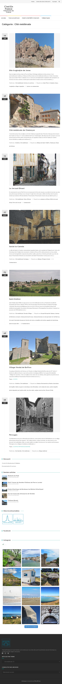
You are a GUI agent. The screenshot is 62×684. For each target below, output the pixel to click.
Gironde (25, 313)
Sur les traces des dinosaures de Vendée (21, 493)
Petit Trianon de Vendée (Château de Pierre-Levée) (25, 482)
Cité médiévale (19, 83)
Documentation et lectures (9, 466)
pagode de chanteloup (52, 320)
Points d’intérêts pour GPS (30, 18)
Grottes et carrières (28, 83)
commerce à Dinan (45, 199)
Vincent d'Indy (49, 390)
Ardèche (17, 142)
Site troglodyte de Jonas (20, 70)
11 (23, 446)
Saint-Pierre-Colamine (49, 83)
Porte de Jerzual (17, 202)
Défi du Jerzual (54, 199)
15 (29, 446)
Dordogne (26, 259)
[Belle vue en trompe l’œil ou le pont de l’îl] (31, 596)
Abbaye (40, 259)
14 (28, 446)
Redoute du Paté (13, 475)
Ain (16, 451)
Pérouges (13, 435)
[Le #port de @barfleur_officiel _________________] (31, 558)
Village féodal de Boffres (20, 367)
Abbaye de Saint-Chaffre (43, 142)
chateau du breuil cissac (27, 316)
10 (21, 446)
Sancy (56, 83)
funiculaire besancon (19, 320)
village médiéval (43, 451)
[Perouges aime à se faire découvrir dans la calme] (50, 615)
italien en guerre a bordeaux (22, 386)
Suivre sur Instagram (32, 626)
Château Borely (13, 500)
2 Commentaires (25, 323)
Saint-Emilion (15, 299)
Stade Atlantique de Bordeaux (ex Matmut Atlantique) (25, 489)
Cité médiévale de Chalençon (22, 130)
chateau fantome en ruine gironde (42, 316)
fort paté (11, 320)
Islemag (24, 681)
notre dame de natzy (44, 386)
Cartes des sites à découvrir (43, 1)
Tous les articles (14, 18)
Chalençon (52, 142)
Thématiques (46, 18)
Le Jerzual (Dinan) (17, 188)
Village (30, 313)
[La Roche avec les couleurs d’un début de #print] (12, 577)
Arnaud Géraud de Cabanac (48, 313)
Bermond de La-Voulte (47, 383)
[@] (6, 545)
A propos (54, 1)
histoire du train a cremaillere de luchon (36, 320)
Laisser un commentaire (33, 86)
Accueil (3, 18)
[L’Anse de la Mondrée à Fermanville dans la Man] (50, 596)
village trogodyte (19, 86)
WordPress (37, 681)
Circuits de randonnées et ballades (11, 463)
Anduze (39, 383)
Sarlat (48, 259)
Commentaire (27, 202)
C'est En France (8, 7)
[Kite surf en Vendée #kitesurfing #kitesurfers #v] (12, 596)
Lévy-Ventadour (34, 386)
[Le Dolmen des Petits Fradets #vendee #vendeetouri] (50, 577)
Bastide (19, 451)
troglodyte (12, 86)
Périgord (44, 259)
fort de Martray (55, 316)
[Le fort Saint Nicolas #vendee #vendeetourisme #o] (50, 558)
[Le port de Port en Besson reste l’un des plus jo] (12, 615)
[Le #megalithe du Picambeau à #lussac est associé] (12, 558)
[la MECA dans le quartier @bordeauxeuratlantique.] (31, 615)
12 (25, 446)
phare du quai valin (14, 323)
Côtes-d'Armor (27, 199)
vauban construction (40, 390)
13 (26, 446)
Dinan (10, 202)
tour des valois (30, 390)
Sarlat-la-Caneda (16, 247)
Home (32, 1)
